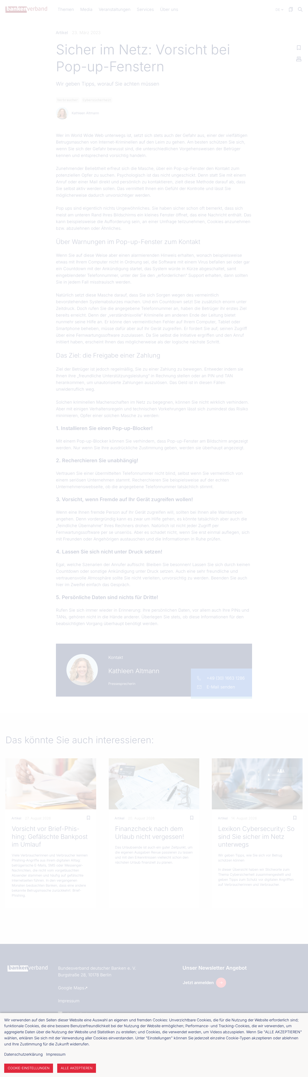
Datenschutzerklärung (23, 1054)
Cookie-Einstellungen (28, 1068)
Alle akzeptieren (76, 1068)
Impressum (56, 1054)
